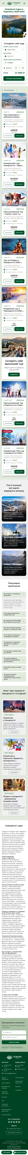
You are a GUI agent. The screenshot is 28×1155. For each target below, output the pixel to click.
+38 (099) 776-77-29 (8, 1066)
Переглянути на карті (14, 1132)
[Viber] (14, 1122)
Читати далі (15, 732)
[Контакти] (24, 3)
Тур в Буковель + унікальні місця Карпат (12, 117)
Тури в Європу (6, 1083)
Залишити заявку (14, 1042)
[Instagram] (9, 1122)
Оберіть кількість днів (10, 46)
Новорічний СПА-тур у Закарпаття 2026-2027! (14, 453)
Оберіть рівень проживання (12, 59)
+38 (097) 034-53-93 (8, 1070)
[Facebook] (11, 1122)
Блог (3, 1100)
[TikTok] (19, 1122)
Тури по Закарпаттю (5, 1078)
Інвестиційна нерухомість (19, 1082)
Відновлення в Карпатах (6, 1087)
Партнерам (18, 1090)
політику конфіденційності (16, 1047)
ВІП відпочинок (6, 1114)
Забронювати (19, 135)
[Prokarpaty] (14, 1057)
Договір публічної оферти (14, 1146)
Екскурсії (4, 1097)
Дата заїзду (7, 53)
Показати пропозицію (14, 78)
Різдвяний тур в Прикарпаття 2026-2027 (13, 311)
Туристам (18, 1086)
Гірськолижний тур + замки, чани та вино (13, 214)
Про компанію (19, 1077)
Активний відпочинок (5, 1105)
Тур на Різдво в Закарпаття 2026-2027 (12, 262)
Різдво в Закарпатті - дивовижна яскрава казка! (13, 798)
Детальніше (8, 135)
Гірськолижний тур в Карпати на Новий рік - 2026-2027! (13, 405)
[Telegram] (16, 1122)
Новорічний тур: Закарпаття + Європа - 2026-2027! (14, 165)
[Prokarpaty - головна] (13, 3)
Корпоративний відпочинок (6, 1110)
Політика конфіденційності (14, 1147)
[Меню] (3, 3)
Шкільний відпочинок (5, 1092)
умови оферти (5, 1047)
